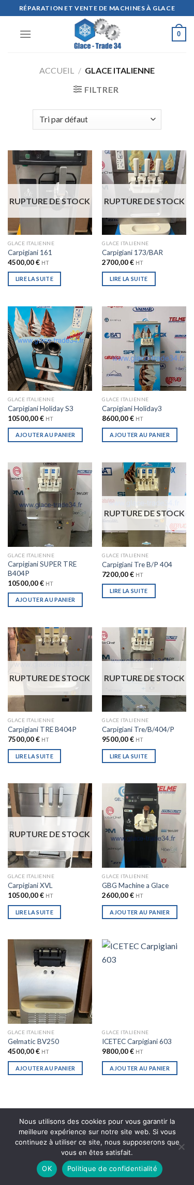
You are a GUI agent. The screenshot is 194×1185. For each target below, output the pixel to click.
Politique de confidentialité (112, 1168)
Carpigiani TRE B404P (42, 729)
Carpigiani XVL (30, 885)
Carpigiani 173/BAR (132, 252)
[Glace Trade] (97, 34)
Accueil (56, 70)
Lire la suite (34, 278)
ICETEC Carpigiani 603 (137, 1041)
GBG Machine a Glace (135, 885)
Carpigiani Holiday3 (132, 408)
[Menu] (25, 34)
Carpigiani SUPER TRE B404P (42, 568)
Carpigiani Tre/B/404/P (138, 729)
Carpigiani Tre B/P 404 (137, 564)
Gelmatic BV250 (33, 1041)
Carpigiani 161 (30, 252)
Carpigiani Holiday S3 (40, 408)
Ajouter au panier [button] (46, 434)
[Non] (181, 1149)
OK (47, 1168)
